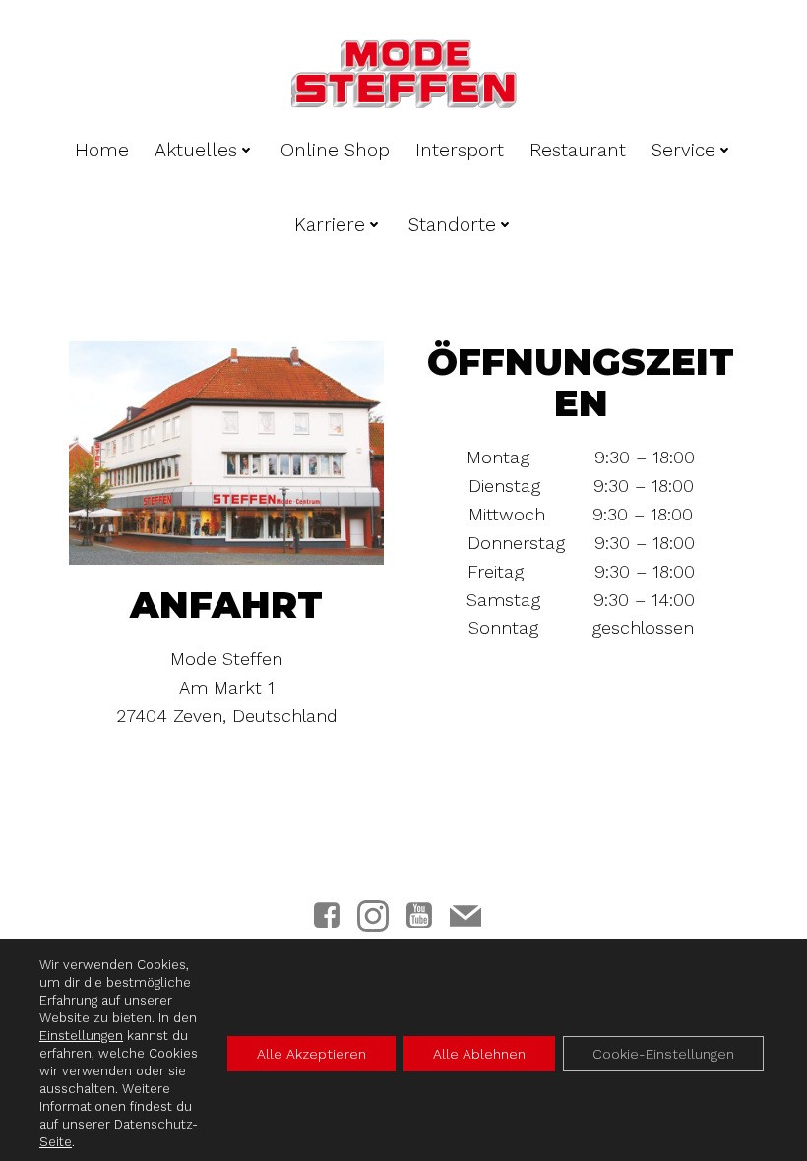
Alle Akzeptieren (311, 1054)
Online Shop (335, 150)
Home (102, 150)
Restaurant (577, 150)
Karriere (329, 225)
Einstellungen (81, 1035)
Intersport (459, 150)
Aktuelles (196, 150)
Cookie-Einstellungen (663, 1054)
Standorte (452, 225)
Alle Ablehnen (479, 1054)
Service (683, 150)
